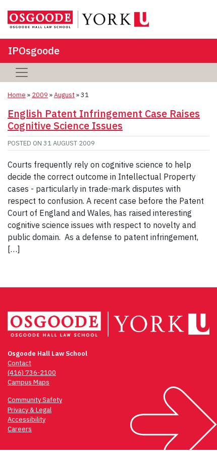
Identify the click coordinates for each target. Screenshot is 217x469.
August (64, 95)
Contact (19, 363)
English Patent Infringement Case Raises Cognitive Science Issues (104, 119)
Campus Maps (28, 382)
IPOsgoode (34, 50)
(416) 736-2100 (32, 372)
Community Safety (35, 400)
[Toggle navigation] (21, 72)
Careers (20, 429)
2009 (40, 95)
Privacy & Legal (29, 410)
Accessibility (26, 419)
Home (17, 95)
